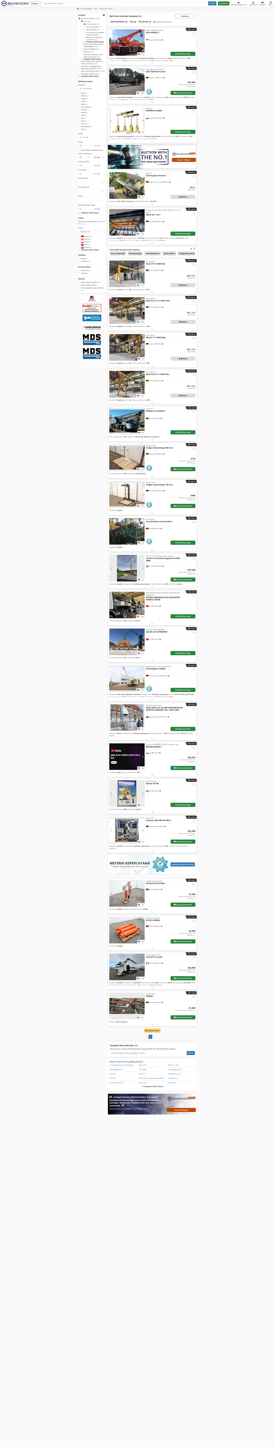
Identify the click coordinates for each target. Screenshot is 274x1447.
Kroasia (87, 247)
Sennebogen (86, 126)
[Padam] (126, 22)
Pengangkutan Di (175, 1069)
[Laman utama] (78, 9)
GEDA (84, 115)
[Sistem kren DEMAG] (127, 1006)
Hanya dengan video (89, 285)
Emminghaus (86, 107)
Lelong (84, 273)
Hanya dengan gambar (90, 282)
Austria (87, 239)
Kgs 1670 (142, 1065)
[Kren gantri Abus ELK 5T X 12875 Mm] (127, 384)
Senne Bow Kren (152, 253)
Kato (83, 118)
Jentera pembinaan (90, 18)
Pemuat (88, 52)
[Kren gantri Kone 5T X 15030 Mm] (127, 274)
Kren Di (142, 1074)
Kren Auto (143, 1069)
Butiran (184, 197)
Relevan (185, 16)
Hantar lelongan (184, 160)
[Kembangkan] (152, 63)
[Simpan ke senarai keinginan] (193, 33)
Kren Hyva (143, 1082)
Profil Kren (172, 1082)
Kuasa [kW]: (82, 170)
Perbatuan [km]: (84, 162)
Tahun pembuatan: (85, 153)
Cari (213, 3)
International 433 (116, 1082)
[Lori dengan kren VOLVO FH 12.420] (127, 967)
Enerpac (85, 110)
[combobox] (92, 231)
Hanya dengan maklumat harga (92, 150)
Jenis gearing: (83, 178)
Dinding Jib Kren (115, 1069)
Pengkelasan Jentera (187, 253)
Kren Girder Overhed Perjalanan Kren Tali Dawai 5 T (159, 1078)
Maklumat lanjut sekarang (183, 864)
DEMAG (84, 96)
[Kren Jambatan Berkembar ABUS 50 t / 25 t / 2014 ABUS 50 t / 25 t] (127, 222)
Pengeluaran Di (174, 1074)
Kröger (84, 99)
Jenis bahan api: (84, 187)
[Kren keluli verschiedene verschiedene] (127, 531)
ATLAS (84, 101)
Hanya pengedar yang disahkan (92, 289)
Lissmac (85, 124)
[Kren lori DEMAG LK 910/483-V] (127, 421)
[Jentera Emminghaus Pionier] (127, 185)
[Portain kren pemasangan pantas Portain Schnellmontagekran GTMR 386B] (127, 568)
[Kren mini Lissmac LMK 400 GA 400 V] (127, 830)
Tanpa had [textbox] (85, 232)
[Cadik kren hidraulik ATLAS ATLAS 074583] (127, 893)
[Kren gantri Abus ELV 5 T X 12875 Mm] (127, 310)
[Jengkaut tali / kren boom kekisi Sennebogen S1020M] (127, 678)
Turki (87, 245)
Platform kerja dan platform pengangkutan (93, 45)
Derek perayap (92, 30)
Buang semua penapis (163, 22)
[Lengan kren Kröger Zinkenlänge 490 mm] (127, 458)
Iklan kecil (86, 270)
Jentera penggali (91, 49)
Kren (87, 21)
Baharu (84, 258)
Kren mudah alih (94, 27)
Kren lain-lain (92, 24)
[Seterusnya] (143, 42)
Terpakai (85, 261)
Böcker (84, 104)
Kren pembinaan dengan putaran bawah (95, 33)
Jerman (88, 236)
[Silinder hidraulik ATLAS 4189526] (127, 930)
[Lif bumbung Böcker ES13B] (127, 793)
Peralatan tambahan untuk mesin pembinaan (93, 56)
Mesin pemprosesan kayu (93, 71)
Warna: (80, 196)
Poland (87, 242)
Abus (84, 93)
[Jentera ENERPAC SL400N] (127, 120)
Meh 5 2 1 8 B (173, 1065)
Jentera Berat (169, 253)
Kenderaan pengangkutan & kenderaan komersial (91, 67)
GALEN (84, 113)
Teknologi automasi (90, 74)
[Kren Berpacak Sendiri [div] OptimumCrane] (127, 81)
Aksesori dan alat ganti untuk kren (94, 38)
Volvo (84, 129)
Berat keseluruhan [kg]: (86, 205)
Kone (84, 121)
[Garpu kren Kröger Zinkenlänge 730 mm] (127, 494)
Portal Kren (172, 1078)
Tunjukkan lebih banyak (153, 1086)
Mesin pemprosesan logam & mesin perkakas (91, 62)
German (112, 1078)
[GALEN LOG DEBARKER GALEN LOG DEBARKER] (127, 642)
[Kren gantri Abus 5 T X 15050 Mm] (127, 347)
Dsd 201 (112, 1074)
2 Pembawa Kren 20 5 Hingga (121, 1065)
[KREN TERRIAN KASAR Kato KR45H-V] (127, 42)
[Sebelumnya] (111, 42)
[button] (271, 3)
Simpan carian (153, 1030)
